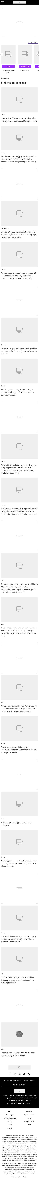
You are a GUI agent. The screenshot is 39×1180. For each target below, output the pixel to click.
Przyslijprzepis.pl (29, 1121)
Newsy (3, 743)
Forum (15, 1084)
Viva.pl (10, 1125)
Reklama (13, 1080)
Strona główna (5, 78)
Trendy (3, 114)
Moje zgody (22, 1084)
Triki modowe (5, 228)
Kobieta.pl (29, 1111)
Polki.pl (10, 1121)
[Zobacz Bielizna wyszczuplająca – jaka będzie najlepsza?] (19, 804)
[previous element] (1, 60)
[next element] (37, 60)
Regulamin (6, 1080)
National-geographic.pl (10, 1118)
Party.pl (29, 1118)
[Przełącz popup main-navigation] (2, 2)
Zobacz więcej (33, 42)
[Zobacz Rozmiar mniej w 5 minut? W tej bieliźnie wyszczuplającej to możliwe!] (19, 1034)
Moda (2, 580)
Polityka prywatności (30, 1080)
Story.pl (10, 1128)
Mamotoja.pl (10, 1115)
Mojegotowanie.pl (29, 1115)
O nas (20, 1080)
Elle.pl (10, 1111)
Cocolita (29, 1125)
